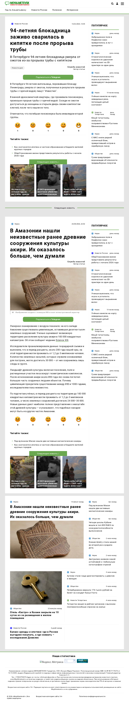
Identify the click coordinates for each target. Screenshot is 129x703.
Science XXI (62, 340)
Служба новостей (76, 67)
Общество (99, 154)
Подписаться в (48, 77)
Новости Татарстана (99, 113)
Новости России (21, 24)
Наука (97, 33)
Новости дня (17, 68)
